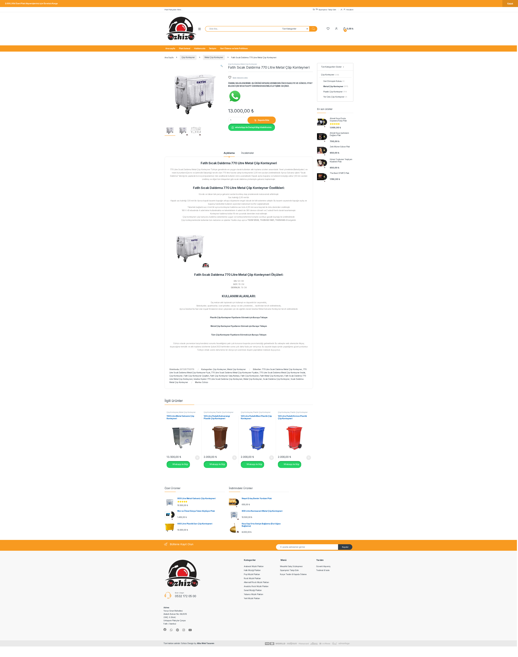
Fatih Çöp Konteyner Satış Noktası (225, 376)
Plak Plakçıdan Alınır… (174, 10)
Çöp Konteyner (188, 57)
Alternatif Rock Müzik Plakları (256, 582)
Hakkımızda (199, 48)
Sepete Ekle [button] (196, 457)
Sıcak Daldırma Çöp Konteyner (276, 379)
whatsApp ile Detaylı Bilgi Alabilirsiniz (253, 127)
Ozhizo (205, 382)
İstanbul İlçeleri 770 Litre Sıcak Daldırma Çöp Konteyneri (218, 379)
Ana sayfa (170, 48)
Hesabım (349, 10)
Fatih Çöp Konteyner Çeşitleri (196, 376)
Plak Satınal (184, 48)
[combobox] (243, 29)
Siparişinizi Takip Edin (327, 10)
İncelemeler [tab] (247, 153)
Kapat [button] (510, 3)
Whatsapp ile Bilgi (180, 464)
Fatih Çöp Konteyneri (250, 376)
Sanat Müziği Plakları (253, 590)
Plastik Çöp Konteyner (224, 412)
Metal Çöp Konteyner (214, 57)
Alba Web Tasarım (205, 643)
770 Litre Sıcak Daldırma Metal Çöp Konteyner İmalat (282, 372)
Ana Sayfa (169, 57)
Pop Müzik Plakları (252, 574)
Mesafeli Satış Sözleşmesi (291, 566)
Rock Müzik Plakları (252, 578)
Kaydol (345, 547)
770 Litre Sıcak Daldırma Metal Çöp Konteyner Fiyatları (234, 372)
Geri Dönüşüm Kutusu (334, 81)
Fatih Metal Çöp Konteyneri (271, 376)
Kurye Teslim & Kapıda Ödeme (293, 574)
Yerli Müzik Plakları (252, 598)
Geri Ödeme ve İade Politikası (234, 48)
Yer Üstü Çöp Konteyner (335, 97)
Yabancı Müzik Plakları (253, 594)
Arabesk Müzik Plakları (254, 566)
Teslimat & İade (323, 570)
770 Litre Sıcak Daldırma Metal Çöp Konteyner (282, 369)
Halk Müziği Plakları (252, 570)
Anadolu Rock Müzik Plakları (256, 586)
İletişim (212, 48)
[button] (221, 66)
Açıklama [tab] (229, 153)
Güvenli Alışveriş (323, 566)
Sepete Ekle (263, 120)
